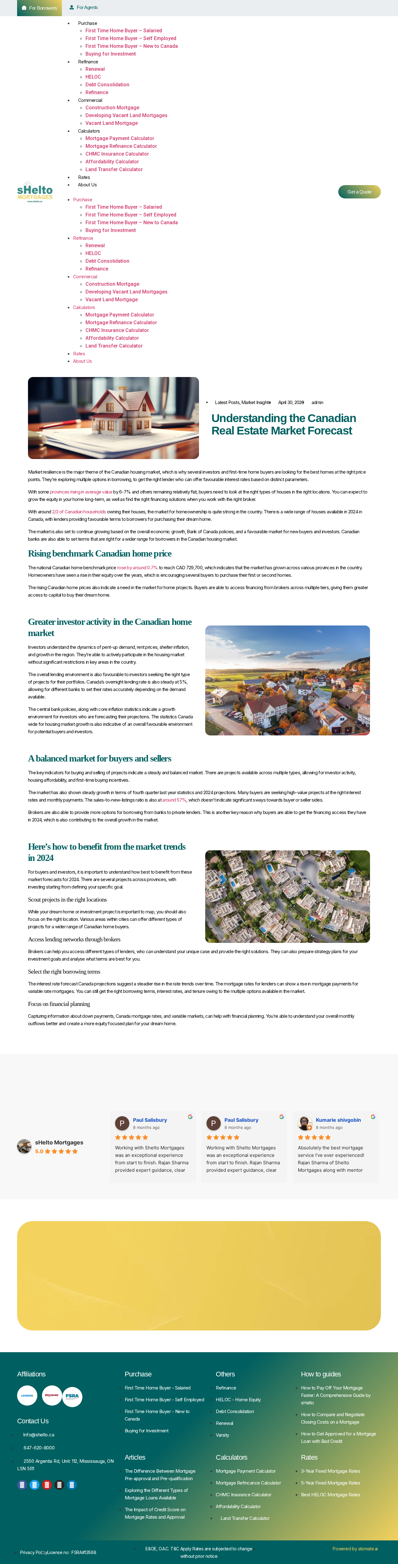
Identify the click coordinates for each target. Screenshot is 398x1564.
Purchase (87, 23)
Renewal (95, 69)
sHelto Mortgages (59, 1142)
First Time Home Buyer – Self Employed (131, 38)
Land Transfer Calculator (114, 169)
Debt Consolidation (107, 85)
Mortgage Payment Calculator (120, 138)
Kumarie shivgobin (155, 1120)
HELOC (93, 77)
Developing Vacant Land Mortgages (127, 115)
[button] (193, 192)
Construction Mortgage (112, 108)
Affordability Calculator (112, 162)
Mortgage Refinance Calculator (121, 146)
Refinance (88, 61)
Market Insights (256, 402)
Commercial (90, 100)
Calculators (89, 131)
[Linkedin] (72, 1485)
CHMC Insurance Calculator (117, 154)
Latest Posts (227, 402)
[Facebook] (22, 1485)
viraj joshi (236, 1120)
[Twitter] (34, 1485)
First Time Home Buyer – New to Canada (132, 46)
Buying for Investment (111, 54)
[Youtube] (47, 1485)
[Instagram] (59, 1485)
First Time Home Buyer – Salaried (124, 31)
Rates (84, 177)
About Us (87, 184)
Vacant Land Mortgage (112, 123)
